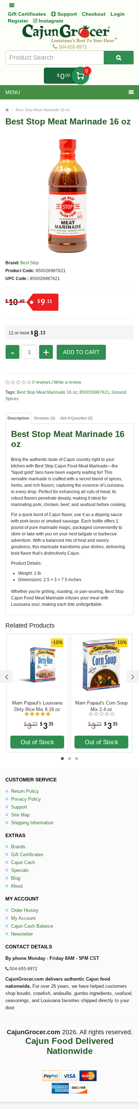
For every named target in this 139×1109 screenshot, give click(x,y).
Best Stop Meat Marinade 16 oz (43, 110)
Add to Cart (81, 352)
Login (117, 14)
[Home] (7, 110)
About (16, 886)
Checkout (93, 14)
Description (18, 418)
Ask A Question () (76, 418)
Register (18, 21)
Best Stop (29, 262)
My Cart (80, 75)
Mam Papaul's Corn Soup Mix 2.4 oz (101, 706)
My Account (23, 918)
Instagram (50, 21)
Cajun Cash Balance (31, 926)
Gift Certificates (27, 14)
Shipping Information (31, 822)
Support (18, 807)
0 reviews (41, 382)
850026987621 (94, 392)
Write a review (67, 382)
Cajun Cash (22, 862)
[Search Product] (119, 57)
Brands (18, 846)
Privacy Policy (25, 799)
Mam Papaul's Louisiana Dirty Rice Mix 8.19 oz (37, 706)
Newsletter (21, 934)
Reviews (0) (44, 418)
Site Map (20, 815)
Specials (19, 870)
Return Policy (24, 791)
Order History (24, 910)
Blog (15, 878)
